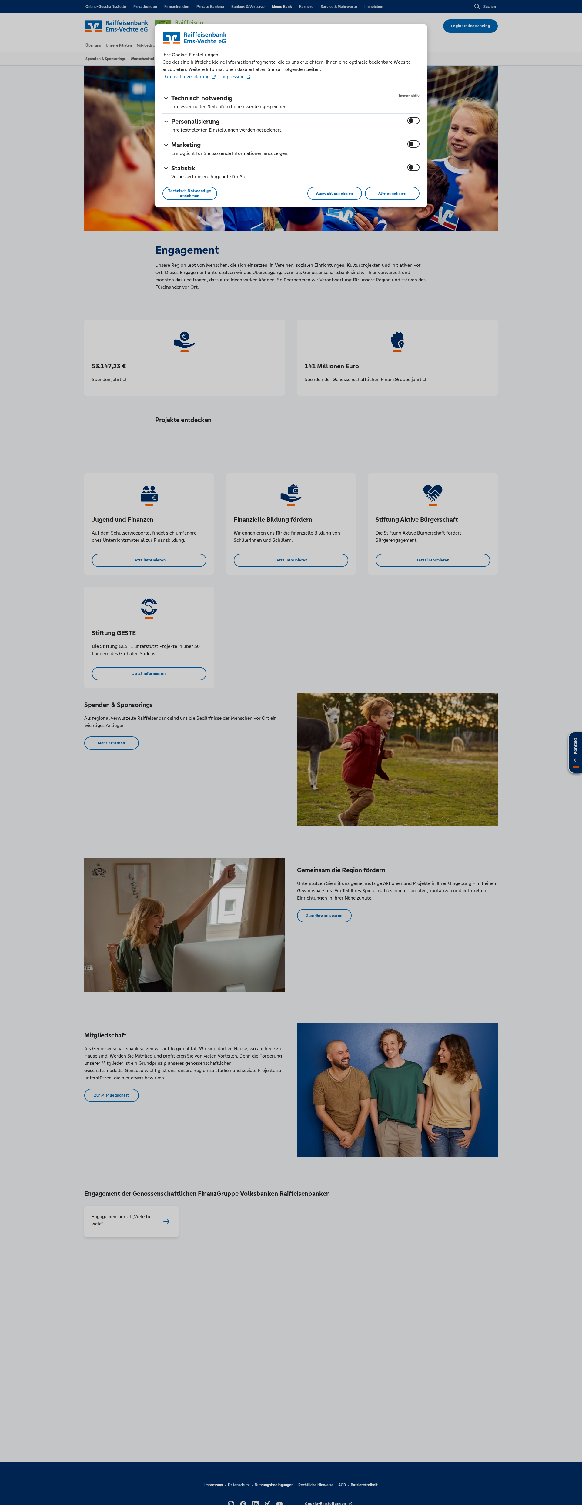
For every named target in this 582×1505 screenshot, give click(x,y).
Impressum (233, 76)
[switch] (413, 120)
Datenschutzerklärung (186, 76)
